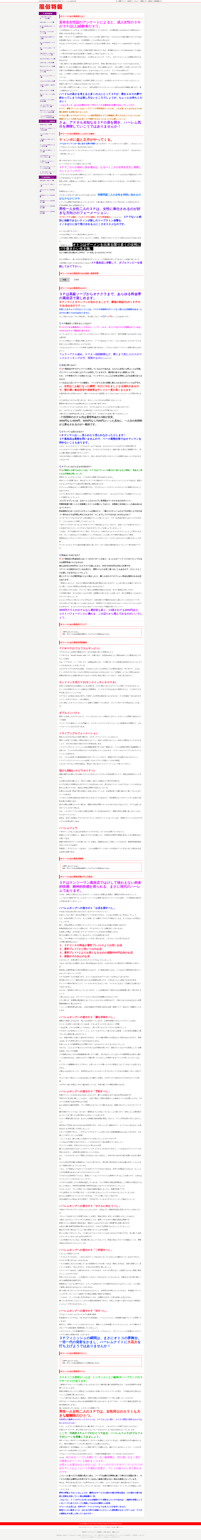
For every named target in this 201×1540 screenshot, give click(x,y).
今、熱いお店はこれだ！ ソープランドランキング (47, 172)
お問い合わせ (107, 1532)
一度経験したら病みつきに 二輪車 (47, 140)
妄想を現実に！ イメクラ (46, 22)
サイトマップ (91, 1532)
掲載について (115, 1532)
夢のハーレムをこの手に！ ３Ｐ (47, 76)
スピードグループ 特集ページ (47, 185)
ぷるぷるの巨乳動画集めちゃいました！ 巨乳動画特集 (47, 116)
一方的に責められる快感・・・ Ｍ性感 (45, 17)
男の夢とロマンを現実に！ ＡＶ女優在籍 (47, 129)
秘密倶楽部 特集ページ (46, 180)
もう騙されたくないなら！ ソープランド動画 (47, 161)
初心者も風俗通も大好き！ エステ (47, 27)
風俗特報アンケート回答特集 (47, 195)
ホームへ (120, 1527)
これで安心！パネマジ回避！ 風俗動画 (47, 100)
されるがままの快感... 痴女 (47, 81)
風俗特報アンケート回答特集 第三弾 (47, 206)
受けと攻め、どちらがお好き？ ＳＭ (47, 32)
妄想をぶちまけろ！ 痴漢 (46, 90)
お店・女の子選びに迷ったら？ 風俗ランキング (47, 106)
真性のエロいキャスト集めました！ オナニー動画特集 (47, 111)
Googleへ (113, 1527)
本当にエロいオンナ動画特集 (47, 189)
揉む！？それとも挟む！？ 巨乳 (47, 48)
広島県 (76, 280)
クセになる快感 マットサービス (47, 134)
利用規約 (99, 1532)
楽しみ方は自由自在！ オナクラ (47, 43)
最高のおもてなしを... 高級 (47, 66)
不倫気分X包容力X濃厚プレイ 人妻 (47, 37)
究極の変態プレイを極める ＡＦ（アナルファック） (47, 54)
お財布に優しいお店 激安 (46, 62)
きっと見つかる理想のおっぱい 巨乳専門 (47, 145)
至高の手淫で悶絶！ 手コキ (47, 58)
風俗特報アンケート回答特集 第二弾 (47, 201)
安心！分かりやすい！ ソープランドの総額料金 (47, 167)
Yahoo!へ (109, 1527)
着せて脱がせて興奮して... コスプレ (47, 151)
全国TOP (84, 1532)
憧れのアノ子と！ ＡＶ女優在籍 (47, 95)
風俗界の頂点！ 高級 (45, 124)
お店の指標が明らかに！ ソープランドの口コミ (47, 156)
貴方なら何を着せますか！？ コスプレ (47, 71)
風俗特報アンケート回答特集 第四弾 (47, 212)
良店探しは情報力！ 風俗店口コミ (47, 85)
